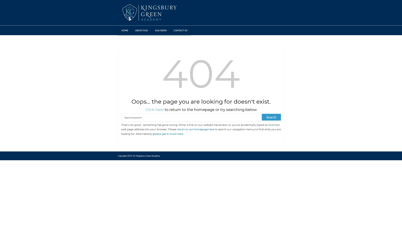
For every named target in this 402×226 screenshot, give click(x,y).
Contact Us (180, 30)
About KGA (141, 30)
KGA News (160, 30)
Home (124, 30)
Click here (154, 109)
